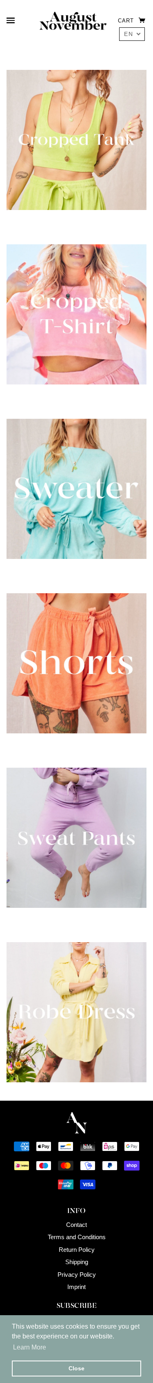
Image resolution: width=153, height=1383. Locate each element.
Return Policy (77, 1249)
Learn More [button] (29, 1347)
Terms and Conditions (77, 1236)
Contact (76, 1224)
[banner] (73, 20)
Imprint (76, 1286)
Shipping (76, 1261)
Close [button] (76, 1368)
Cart (127, 21)
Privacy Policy (77, 1274)
